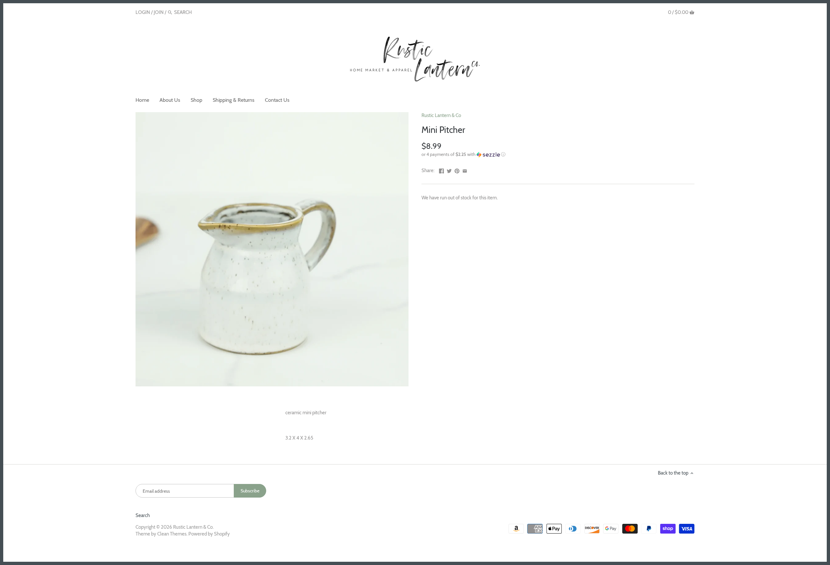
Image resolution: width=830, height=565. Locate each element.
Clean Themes (171, 534)
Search (143, 515)
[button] (557, 154)
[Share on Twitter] (449, 170)
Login (143, 12)
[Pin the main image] (457, 170)
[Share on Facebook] (441, 170)
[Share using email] (464, 170)
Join (159, 12)
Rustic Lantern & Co (441, 115)
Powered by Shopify (209, 534)
